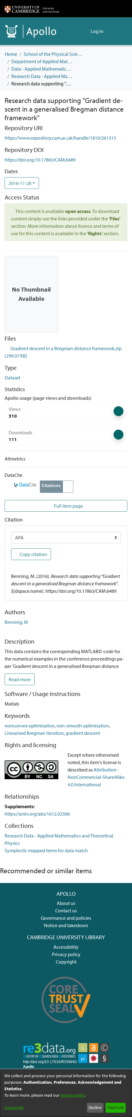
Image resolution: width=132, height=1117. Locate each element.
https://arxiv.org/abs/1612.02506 (37, 814)
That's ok (115, 1107)
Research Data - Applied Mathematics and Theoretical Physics (42, 76)
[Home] (32, 8)
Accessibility (66, 947)
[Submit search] (76, 31)
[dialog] (66, 1093)
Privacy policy (66, 954)
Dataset (12, 377)
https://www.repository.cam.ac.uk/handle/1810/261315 (60, 138)
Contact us (66, 910)
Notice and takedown (66, 925)
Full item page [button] (68, 506)
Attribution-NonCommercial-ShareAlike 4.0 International (96, 777)
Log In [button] (97, 31)
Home (11, 54)
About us (66, 903)
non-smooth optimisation (82, 725)
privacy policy (72, 1095)
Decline (95, 1107)
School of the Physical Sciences (54, 54)
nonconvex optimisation (30, 725)
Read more (20, 679)
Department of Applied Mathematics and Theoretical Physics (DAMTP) (42, 61)
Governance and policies (66, 918)
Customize (14, 1107)
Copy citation (33, 554)
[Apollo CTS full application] (66, 1027)
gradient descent (83, 733)
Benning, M (16, 622)
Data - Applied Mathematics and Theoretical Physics (42, 69)
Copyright (66, 962)
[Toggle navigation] (118, 31)
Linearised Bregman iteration (34, 733)
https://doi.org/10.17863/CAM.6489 (40, 160)
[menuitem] (85, 31)
